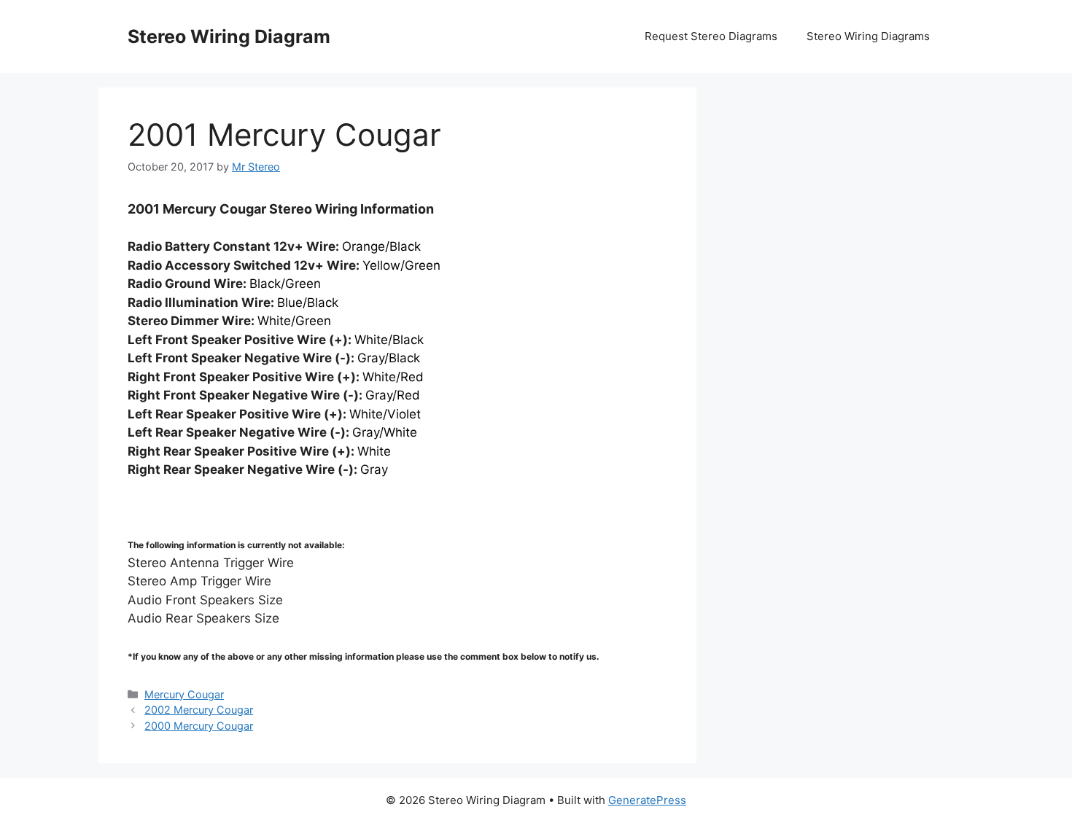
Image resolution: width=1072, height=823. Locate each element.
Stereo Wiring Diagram (229, 36)
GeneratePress (647, 800)
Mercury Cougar (184, 694)
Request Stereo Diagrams (711, 36)
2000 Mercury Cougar (198, 725)
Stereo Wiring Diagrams (868, 36)
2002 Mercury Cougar (198, 709)
